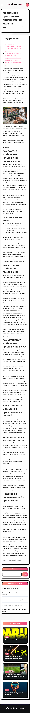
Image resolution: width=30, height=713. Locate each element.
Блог (7, 637)
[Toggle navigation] (2, 5)
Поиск (15, 569)
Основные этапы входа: (14, 46)
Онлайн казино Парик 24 (10, 589)
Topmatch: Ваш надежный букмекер (13, 605)
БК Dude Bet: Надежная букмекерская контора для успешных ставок (14, 600)
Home (4, 27)
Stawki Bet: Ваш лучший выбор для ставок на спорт (14, 657)
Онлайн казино (14, 4)
